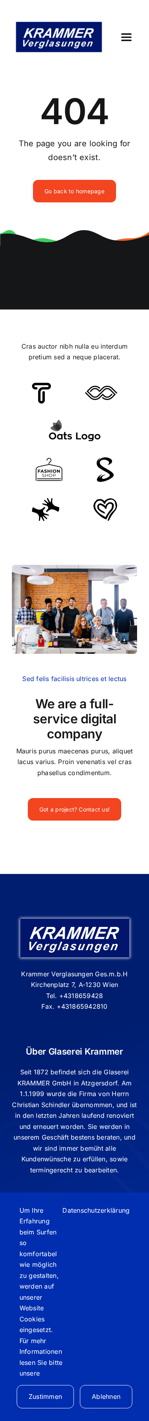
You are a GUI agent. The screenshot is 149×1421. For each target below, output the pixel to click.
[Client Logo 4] (49, 461)
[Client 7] (105, 460)
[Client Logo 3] (45, 501)
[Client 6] (41, 386)
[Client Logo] (74, 422)
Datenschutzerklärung (96, 1210)
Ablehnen (106, 1396)
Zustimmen (45, 1396)
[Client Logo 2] (105, 501)
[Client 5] (101, 389)
